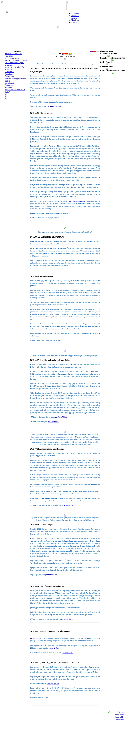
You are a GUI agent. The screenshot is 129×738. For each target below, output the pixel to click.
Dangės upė (9, 83)
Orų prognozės (10, 85)
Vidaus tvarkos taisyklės (14, 67)
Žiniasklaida (9, 76)
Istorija (74, 18)
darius (53, 684)
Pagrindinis (75, 22)
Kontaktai (75, 13)
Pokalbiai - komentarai (13, 54)
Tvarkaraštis (9, 72)
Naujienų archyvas (12, 58)
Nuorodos (75, 16)
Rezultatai (8, 74)
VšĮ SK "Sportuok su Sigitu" (16, 60)
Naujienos (75, 20)
